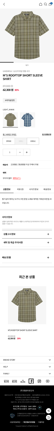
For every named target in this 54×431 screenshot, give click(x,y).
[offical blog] (6, 381)
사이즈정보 (33, 189)
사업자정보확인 (15, 422)
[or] (23, 381)
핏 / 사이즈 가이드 (9, 134)
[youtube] (48, 381)
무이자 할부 (12, 178)
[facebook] (31, 381)
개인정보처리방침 (29, 422)
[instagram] (39, 381)
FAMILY (6, 373)
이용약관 (41, 422)
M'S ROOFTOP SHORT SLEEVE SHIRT (22, 330)
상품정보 (7, 189)
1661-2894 (32, 406)
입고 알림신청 (46, 134)
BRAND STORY (9, 360)
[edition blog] (14, 381)
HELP (5, 367)
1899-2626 (32, 409)
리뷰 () (20, 189)
